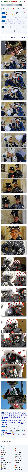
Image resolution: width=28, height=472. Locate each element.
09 (22, 27)
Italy (3, 448)
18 (15, 29)
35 (2, 33)
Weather (15, 15)
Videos (12, 17)
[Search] (21, 1)
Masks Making (13, 19)
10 (24, 27)
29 (13, 31)
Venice (4, 450)
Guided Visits (6, 462)
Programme (21, 17)
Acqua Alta (19, 469)
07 (18, 27)
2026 (7, 21)
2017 (3, 23)
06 (16, 27)
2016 (6, 23)
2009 (3, 25)
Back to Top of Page (6, 441)
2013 (15, 23)
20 (19, 29)
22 (23, 29)
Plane (17, 462)
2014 (12, 23)
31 (17, 31)
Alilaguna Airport (20, 458)
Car (17, 465)
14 (7, 29)
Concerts (14, 13)
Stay (20, 13)
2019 (23, 21)
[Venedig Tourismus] (24, 1)
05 (13, 27)
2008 (7, 25)
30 (15, 31)
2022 (20, 21)
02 (7, 27)
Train (18, 463)
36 (4, 33)
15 (9, 29)
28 (11, 31)
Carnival (4, 464)
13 (5, 29)
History (7, 19)
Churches (18, 449)
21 (21, 29)
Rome (16, 9)
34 (24, 31)
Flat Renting (19, 452)
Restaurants (18, 450)
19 (17, 29)
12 (3, 29)
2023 (17, 21)
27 (9, 31)
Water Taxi (18, 456)
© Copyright (3, 460)
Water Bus (18, 454)
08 (20, 27)
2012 (19, 23)
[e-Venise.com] (22, 1)
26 (7, 31)
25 (5, 31)
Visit (8, 13)
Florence (11, 9)
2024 (13, 21)
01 (5, 27)
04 (11, 27)
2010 (25, 23)
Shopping (19, 19)
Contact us (5, 446)
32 (19, 31)
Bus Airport (18, 460)
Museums (18, 447)
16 (11, 29)
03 (9, 27)
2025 (10, 21)
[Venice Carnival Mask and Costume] (13, 48)
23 (25, 29)
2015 (9, 23)
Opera (3, 466)
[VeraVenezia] (26, 1)
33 (22, 31)
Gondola (4, 470)
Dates (16, 17)
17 (13, 29)
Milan (4, 458)
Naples (20, 9)
